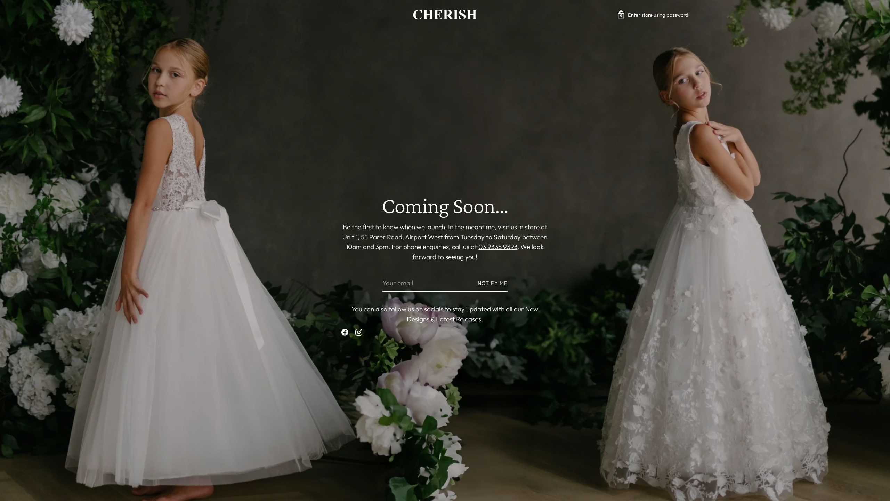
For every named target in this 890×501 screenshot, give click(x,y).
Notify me (493, 283)
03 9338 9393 (497, 246)
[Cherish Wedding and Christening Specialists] (445, 14)
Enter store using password (658, 14)
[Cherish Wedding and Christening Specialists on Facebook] (345, 333)
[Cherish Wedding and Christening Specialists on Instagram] (359, 333)
